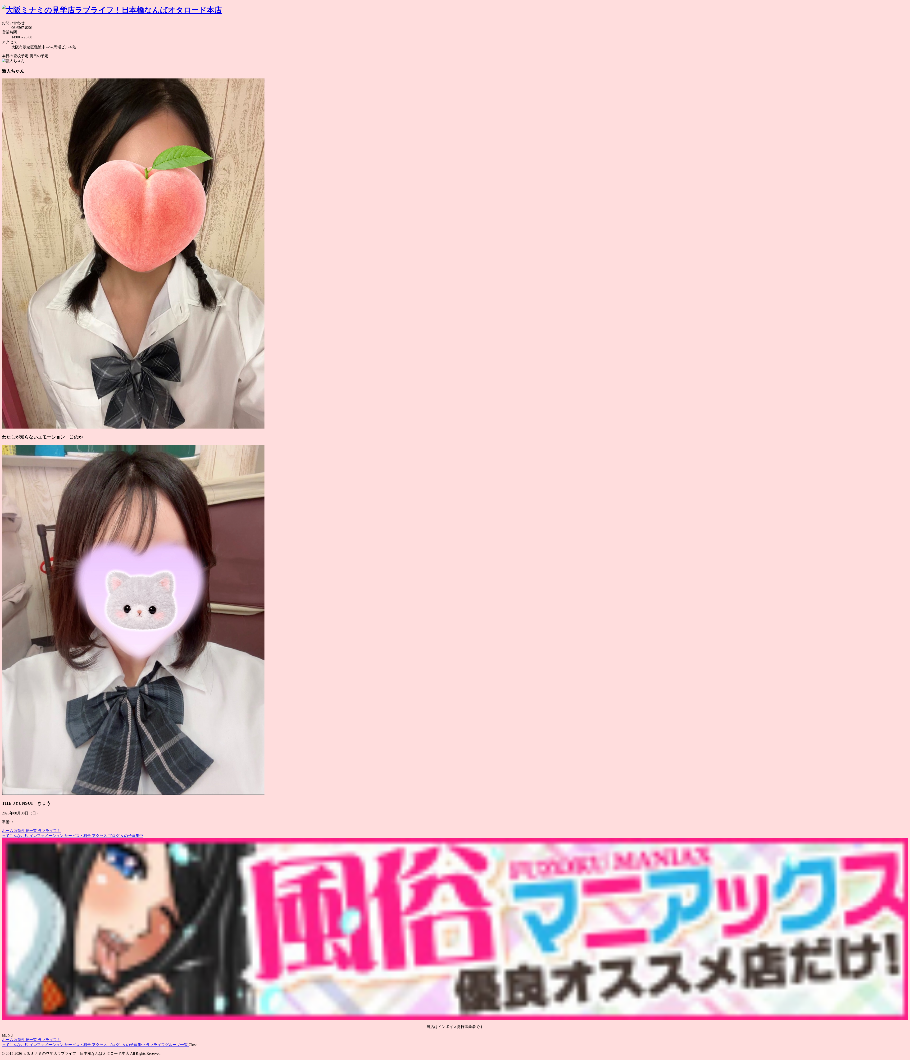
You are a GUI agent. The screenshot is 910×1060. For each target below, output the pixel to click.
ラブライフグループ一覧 (167, 1045)
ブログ (114, 836)
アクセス (100, 836)
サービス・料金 (78, 836)
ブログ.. (115, 1045)
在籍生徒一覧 (26, 831)
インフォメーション (46, 836)
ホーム (8, 831)
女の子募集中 (131, 836)
